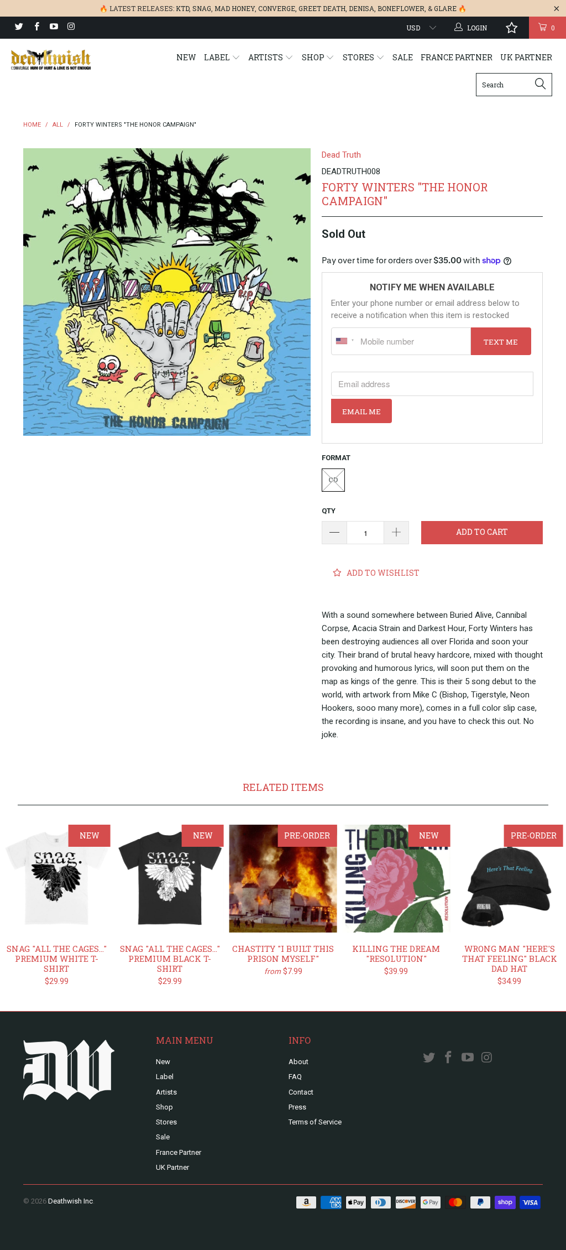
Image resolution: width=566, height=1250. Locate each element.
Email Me (361, 411)
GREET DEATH (321, 8)
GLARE (445, 8)
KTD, (183, 8)
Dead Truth (341, 155)
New (186, 57)
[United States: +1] (344, 341)
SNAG (201, 8)
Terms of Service (315, 1122)
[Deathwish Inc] (51, 60)
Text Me (501, 342)
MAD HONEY (234, 8)
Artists (266, 57)
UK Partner (526, 57)
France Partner (456, 57)
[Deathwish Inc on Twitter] (18, 28)
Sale (402, 57)
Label (218, 57)
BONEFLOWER (401, 8)
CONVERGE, (277, 8)
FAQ (295, 1076)
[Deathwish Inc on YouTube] (53, 28)
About (298, 1062)
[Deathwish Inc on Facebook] (35, 28)
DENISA (361, 8)
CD (333, 480)
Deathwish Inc (70, 1201)
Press (297, 1107)
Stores (359, 57)
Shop (314, 57)
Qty (329, 511)
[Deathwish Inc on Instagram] (70, 28)
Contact (301, 1092)
